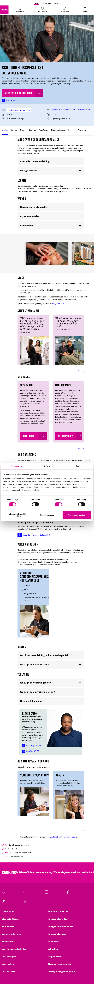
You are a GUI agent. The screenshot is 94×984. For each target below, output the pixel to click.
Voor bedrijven (9, 956)
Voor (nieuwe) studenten (14, 949)
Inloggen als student (58, 919)
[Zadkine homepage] (4, 10)
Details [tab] (47, 466)
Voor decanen (8, 971)
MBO (36, 3)
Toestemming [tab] (16, 466)
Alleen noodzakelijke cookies (17, 515)
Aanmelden (53, 941)
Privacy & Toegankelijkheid (61, 971)
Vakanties (53, 949)
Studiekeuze (8, 926)
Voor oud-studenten (58, 911)
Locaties (80, 872)
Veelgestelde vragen (12, 934)
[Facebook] (68, 893)
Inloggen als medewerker (60, 926)
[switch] (35, 504)
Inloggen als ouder (57, 934)
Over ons (70, 872)
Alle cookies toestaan (77, 515)
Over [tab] (78, 466)
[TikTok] (4, 893)
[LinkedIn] (25, 902)
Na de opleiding (58, 130)
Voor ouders (8, 964)
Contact (89, 872)
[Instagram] (46, 893)
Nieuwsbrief (8, 941)
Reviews (32, 130)
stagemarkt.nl (58, 303)
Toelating (81, 130)
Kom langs (43, 130)
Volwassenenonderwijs (50, 3)
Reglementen (54, 956)
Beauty (59, 775)
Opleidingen (8, 911)
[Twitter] (4, 902)
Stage (23, 130)
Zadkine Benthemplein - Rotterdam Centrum (71, 109)
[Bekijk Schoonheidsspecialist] (34, 801)
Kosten (71, 130)
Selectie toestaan (47, 515)
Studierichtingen (10, 919)
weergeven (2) (22, 110)
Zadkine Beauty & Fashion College (64, 837)
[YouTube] (25, 893)
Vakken (14, 130)
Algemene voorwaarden (59, 964)
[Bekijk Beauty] (69, 804)
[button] (20, 10)
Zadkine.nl (21, 872)
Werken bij (59, 872)
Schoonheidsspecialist (35, 775)
